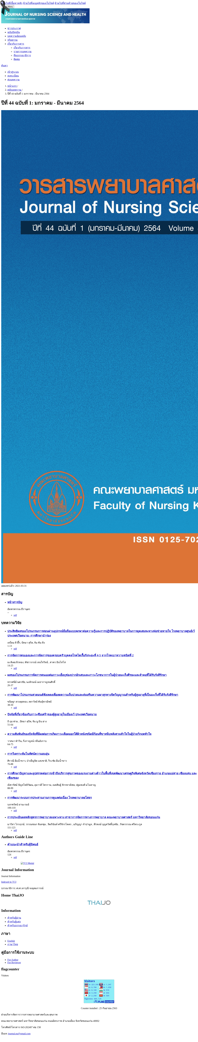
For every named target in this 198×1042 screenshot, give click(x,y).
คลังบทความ (14, 90)
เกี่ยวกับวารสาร (15, 43)
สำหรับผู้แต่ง (14, 921)
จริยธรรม (12, 40)
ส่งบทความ (13, 79)
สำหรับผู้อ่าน (14, 917)
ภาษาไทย (12, 944)
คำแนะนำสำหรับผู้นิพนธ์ (22, 844)
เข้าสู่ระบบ (13, 72)
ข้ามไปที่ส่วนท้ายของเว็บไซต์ (70, 3)
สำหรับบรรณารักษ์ (17, 925)
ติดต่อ (17, 59)
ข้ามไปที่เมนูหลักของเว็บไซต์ (38, 3)
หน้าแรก (12, 86)
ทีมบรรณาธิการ (22, 55)
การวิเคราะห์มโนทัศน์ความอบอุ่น (28, 753)
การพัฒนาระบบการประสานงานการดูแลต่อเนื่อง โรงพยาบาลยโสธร (49, 797)
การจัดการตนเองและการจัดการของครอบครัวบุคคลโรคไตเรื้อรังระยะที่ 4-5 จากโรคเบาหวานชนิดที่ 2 (70, 655)
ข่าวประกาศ (14, 28)
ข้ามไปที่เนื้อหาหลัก (11, 3)
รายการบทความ (23, 51)
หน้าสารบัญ (14, 602)
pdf (15, 615)
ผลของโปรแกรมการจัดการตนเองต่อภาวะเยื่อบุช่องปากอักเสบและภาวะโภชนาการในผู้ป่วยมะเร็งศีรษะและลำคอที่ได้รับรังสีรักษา (87, 675)
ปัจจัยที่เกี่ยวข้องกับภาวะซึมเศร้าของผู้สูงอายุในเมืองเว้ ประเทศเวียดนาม (52, 714)
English (11, 941)
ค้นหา (4, 65)
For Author (12, 959)
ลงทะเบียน (13, 75)
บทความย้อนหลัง (16, 36)
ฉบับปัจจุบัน (13, 32)
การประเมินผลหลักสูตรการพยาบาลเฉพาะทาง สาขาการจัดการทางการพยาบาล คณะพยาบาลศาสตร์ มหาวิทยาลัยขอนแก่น (83, 817)
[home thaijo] (99, 904)
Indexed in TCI (8, 882)
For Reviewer (14, 962)
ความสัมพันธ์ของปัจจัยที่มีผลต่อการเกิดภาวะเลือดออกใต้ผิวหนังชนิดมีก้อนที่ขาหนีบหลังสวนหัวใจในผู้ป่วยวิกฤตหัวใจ (79, 734)
